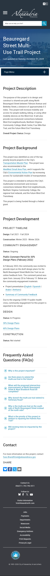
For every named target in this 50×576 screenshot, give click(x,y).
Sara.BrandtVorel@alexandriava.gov (19, 457)
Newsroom (25, 523)
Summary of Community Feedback (21, 294)
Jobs (25, 512)
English (28, 286)
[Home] (25, 13)
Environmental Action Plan (20, 172)
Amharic (16, 289)
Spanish (36, 286)
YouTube (31, 494)
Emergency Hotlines (25, 531)
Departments (25, 520)
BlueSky (19, 494)
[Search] (44, 23)
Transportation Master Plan (15, 163)
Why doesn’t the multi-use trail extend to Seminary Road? (26, 398)
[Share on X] (15, 469)
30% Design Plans (11, 323)
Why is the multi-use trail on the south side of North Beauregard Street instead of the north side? (26, 408)
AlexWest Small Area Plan (14, 169)
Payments (25, 516)
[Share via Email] (19, 469)
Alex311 (19, 486)
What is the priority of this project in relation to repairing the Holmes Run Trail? (24, 418)
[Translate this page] (45, 3)
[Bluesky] (5, 469)
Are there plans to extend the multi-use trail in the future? (21, 378)
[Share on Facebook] (10, 469)
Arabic (8, 289)
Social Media (25, 527)
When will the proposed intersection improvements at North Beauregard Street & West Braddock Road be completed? (24, 388)
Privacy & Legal (25, 543)
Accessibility (25, 535)
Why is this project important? (21, 370)
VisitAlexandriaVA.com (25, 503)
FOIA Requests (25, 539)
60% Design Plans (11, 328)
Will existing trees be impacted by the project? (25, 427)
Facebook (23, 494)
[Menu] (5, 13)
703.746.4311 (29, 486)
